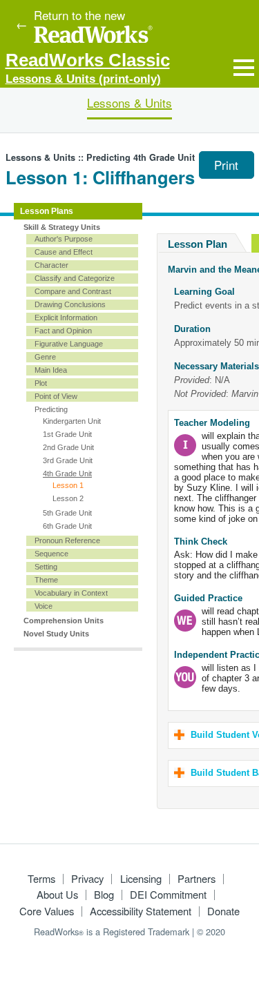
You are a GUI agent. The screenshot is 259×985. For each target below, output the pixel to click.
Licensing (141, 878)
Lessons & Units (129, 102)
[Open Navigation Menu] (243, 67)
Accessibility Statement (140, 911)
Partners (196, 878)
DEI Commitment (168, 894)
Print (226, 164)
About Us (57, 894)
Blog (104, 894)
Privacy (87, 878)
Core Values (46, 911)
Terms (41, 878)
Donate (223, 911)
